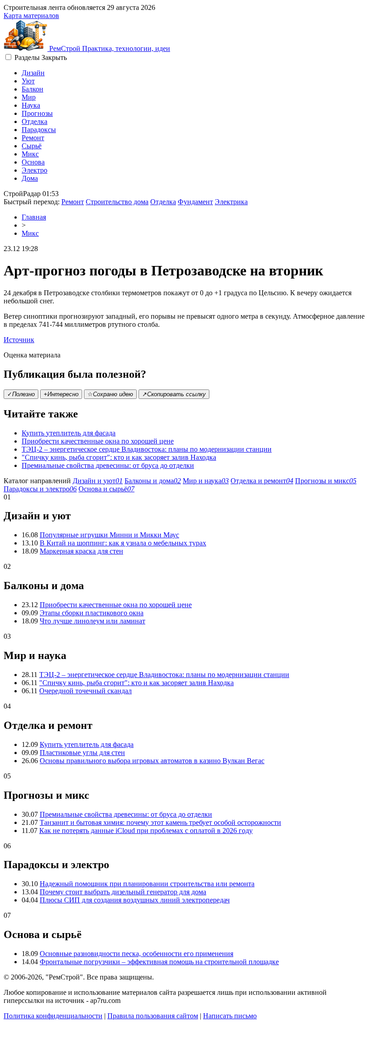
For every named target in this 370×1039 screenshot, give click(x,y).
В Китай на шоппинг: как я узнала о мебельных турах (123, 543)
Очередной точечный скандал (85, 691)
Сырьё (32, 146)
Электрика (231, 202)
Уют (28, 81)
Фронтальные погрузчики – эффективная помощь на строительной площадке (159, 962)
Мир (29, 97)
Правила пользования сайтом (152, 1016)
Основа (33, 162)
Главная (34, 217)
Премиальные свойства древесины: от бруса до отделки (108, 465)
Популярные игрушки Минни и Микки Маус (109, 535)
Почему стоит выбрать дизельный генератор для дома (123, 892)
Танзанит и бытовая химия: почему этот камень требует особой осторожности (160, 822)
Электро (34, 170)
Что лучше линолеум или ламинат (92, 621)
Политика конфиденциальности (53, 1016)
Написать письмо (230, 1016)
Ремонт (33, 138)
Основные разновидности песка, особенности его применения (136, 953)
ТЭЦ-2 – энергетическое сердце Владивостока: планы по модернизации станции (147, 449)
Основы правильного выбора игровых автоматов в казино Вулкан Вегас (152, 760)
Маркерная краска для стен (81, 551)
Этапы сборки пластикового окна (91, 613)
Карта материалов (31, 15)
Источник (19, 339)
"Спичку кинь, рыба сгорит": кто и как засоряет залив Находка (119, 457)
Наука (31, 105)
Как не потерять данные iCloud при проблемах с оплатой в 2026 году (146, 830)
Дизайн (33, 73)
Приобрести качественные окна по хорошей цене (98, 441)
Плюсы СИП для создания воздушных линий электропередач (135, 900)
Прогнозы (37, 113)
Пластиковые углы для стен (82, 752)
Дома (30, 178)
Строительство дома (117, 202)
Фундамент (195, 202)
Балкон (32, 89)
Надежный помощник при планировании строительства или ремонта (147, 884)
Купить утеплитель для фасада (69, 433)
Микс (30, 154)
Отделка (34, 121)
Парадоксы (39, 129)
